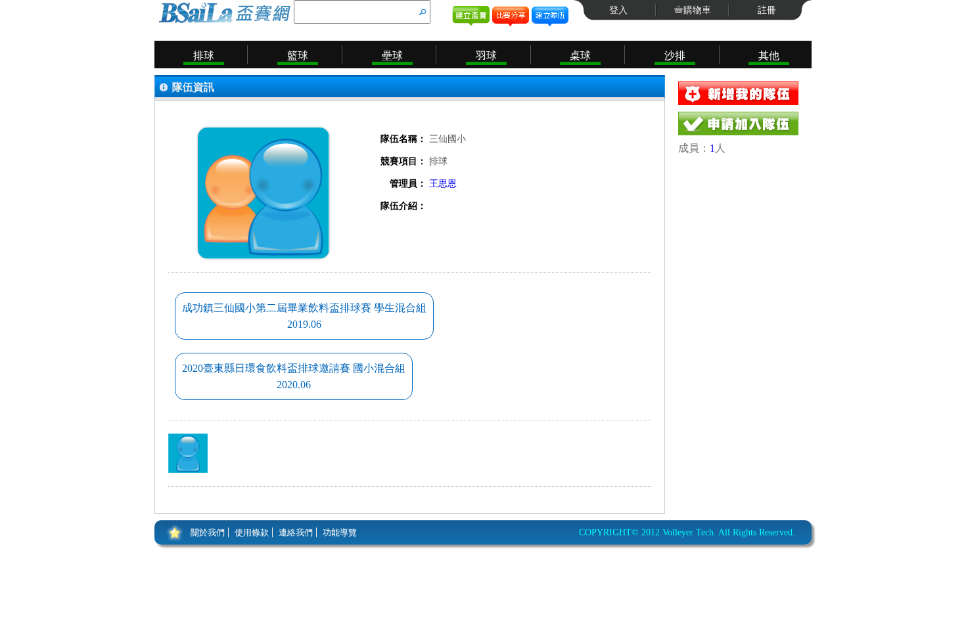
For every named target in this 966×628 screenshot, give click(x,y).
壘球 (392, 55)
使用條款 (252, 532)
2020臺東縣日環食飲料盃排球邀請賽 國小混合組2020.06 (293, 376)
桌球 (580, 55)
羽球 (486, 55)
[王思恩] (188, 453)
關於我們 (208, 532)
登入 (618, 10)
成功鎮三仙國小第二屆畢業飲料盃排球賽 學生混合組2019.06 (304, 316)
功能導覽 (340, 532)
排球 (203, 55)
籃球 (297, 55)
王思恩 (443, 184)
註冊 (767, 10)
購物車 (697, 10)
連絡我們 (296, 532)
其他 (768, 55)
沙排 (674, 55)
